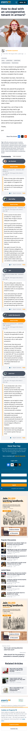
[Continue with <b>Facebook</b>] (8, 464)
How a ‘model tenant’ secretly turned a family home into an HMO (16, 563)
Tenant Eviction (15, 63)
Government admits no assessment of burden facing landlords (17, 556)
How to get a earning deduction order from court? (13, 649)
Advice (3, 60)
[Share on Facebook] (19, 136)
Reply (23, 193)
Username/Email (5, 472)
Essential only (14, 728)
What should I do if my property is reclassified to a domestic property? (13, 655)
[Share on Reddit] (25, 136)
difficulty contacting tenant (11, 142)
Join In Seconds (20, 456)
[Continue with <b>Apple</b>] (12, 464)
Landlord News (9, 60)
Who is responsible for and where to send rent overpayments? (16, 689)
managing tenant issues (15, 145)
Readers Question (12, 50)
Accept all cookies (14, 724)
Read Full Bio (14, 166)
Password (3, 478)
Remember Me (6, 488)
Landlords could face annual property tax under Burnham (16, 580)
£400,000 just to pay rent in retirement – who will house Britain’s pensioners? (17, 550)
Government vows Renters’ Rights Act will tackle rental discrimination (16, 543)
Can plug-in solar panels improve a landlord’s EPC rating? (16, 593)
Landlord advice (14, 143)
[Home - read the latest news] (8, 2)
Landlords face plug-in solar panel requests (15, 586)
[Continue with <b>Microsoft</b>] (19, 464)
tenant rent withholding (11, 151)
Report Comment (17, 193)
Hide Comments (17, 156)
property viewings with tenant (8, 148)
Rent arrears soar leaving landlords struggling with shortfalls (16, 670)
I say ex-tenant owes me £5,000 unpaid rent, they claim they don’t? (17, 679)
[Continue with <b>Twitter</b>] (15, 464)
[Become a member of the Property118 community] (14, 511)
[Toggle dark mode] (16, 2)
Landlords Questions (6, 63)
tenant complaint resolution (12, 149)
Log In (14, 485)
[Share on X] (22, 136)
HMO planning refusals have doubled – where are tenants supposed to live (17, 573)
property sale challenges (20, 146)
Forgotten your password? (17, 488)
